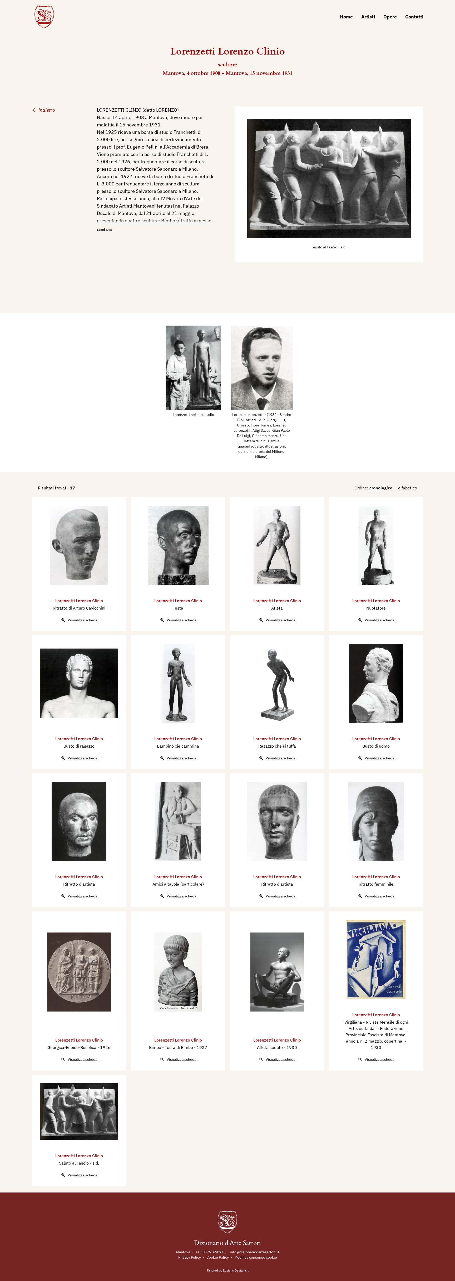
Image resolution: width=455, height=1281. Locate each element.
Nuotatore (376, 608)
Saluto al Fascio (325, 247)
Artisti (368, 17)
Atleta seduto (270, 1047)
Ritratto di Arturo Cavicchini (79, 608)
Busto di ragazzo (79, 746)
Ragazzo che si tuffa (277, 746)
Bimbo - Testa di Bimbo (171, 1047)
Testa (178, 608)
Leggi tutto (104, 230)
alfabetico (407, 487)
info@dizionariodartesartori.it (254, 1252)
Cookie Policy (217, 1257)
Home (346, 17)
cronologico (380, 487)
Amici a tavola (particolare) (178, 884)
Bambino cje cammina (178, 746)
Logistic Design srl (236, 1270)
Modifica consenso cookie (255, 1257)
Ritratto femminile (376, 884)
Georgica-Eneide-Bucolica (72, 1047)
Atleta (277, 608)
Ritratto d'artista (79, 884)
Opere (390, 17)
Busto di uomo (376, 746)
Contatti (414, 17)
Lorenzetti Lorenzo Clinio (79, 600)
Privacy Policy (189, 1257)
